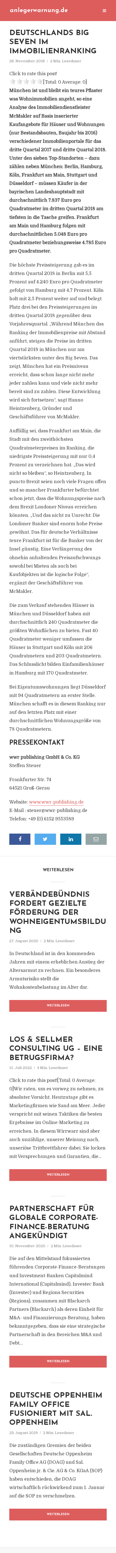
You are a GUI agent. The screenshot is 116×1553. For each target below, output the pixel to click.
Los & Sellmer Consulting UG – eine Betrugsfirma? (55, 1049)
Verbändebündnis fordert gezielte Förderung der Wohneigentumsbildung (57, 913)
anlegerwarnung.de (39, 10)
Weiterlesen (58, 1005)
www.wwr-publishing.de (56, 802)
